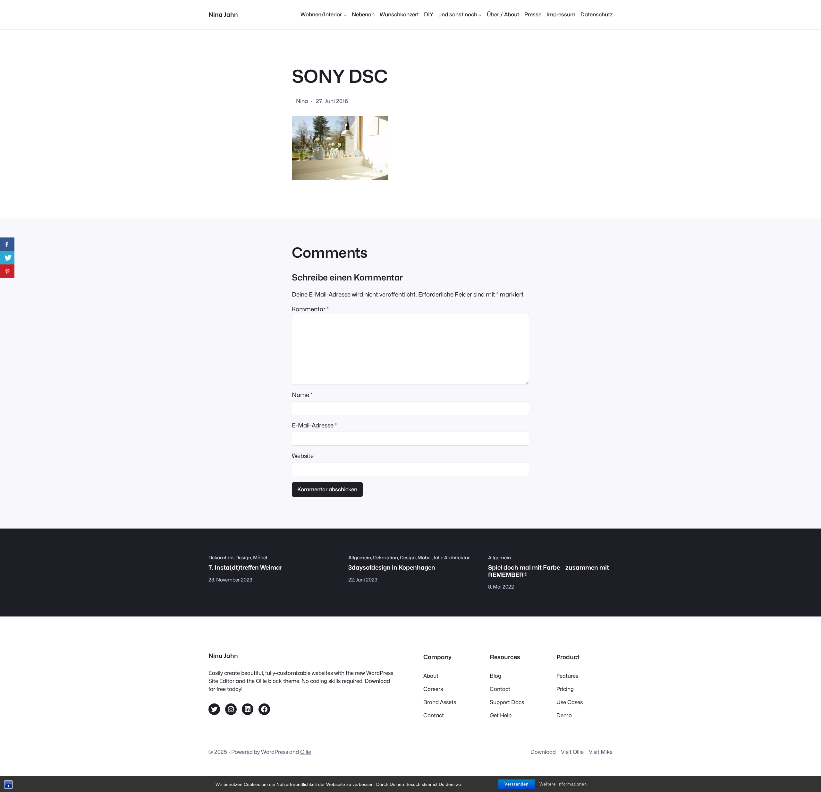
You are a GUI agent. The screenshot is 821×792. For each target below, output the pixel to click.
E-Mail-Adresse (314, 425)
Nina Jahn (223, 14)
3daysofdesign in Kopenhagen (391, 567)
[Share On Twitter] (7, 257)
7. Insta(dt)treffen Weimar (245, 567)
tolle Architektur (452, 558)
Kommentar (310, 309)
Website (303, 455)
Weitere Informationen (563, 784)
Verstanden (516, 784)
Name (302, 394)
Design (243, 558)
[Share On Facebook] (7, 244)
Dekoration (220, 558)
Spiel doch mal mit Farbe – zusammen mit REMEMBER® (548, 571)
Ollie (305, 752)
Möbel (260, 558)
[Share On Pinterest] (7, 271)
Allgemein (359, 558)
